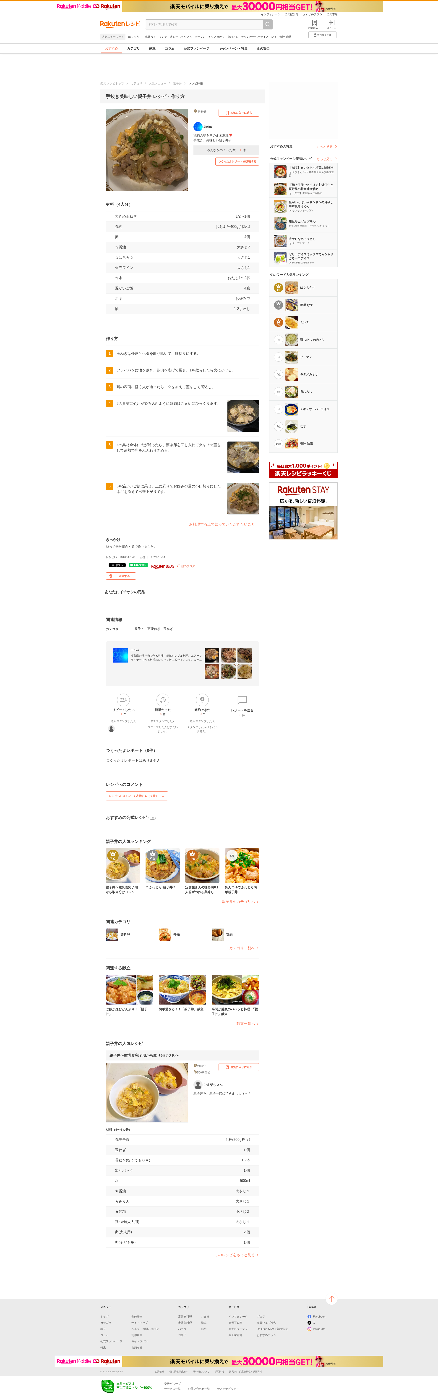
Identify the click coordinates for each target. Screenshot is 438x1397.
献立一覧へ (246, 1024)
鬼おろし (232, 36)
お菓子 (182, 1335)
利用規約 (136, 1335)
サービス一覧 (172, 1388)
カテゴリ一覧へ (242, 948)
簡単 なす (150, 36)
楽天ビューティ (238, 1329)
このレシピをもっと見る (235, 1255)
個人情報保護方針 (178, 1371)
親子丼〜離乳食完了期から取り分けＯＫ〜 (144, 1055)
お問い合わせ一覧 (199, 1388)
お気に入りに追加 (241, 112)
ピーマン (200, 36)
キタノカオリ (216, 36)
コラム (170, 48)
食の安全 (263, 48)
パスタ (182, 1329)
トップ (104, 1316)
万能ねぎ (153, 629)
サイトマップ (139, 1322)
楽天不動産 (235, 1322)
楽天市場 (332, 14)
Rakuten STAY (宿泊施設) (272, 1329)
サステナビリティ (228, 1388)
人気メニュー (158, 83)
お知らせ (136, 1347)
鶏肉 (118, 227)
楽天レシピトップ (112, 83)
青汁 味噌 (285, 36)
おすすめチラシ (312, 14)
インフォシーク (270, 14)
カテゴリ (133, 48)
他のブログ (187, 566)
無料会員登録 (324, 35)
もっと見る (325, 146)
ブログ (261, 1316)
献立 (152, 48)
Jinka (135, 650)
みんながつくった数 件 (226, 150)
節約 (203, 1329)
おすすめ (111, 48)
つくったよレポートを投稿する (237, 161)
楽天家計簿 (291, 14)
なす (274, 36)
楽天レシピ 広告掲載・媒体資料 (245, 1371)
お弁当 (205, 1316)
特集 (103, 1347)
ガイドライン (139, 1341)
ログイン (331, 27)
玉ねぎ (168, 629)
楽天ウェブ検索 (266, 1322)
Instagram (319, 1329)
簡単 (203, 1322)
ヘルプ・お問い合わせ (145, 1329)
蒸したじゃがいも (181, 36)
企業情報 (159, 1371)
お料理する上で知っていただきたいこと (222, 524)
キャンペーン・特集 (233, 48)
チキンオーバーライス (255, 36)
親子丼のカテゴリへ (238, 902)
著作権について (201, 1371)
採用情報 (219, 1371)
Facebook (319, 1316)
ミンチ (163, 36)
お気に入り (314, 27)
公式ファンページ (196, 48)
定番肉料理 (185, 1316)
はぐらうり (135, 36)
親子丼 (177, 83)
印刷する (124, 576)
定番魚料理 (185, 1322)
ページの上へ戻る (332, 1299)
